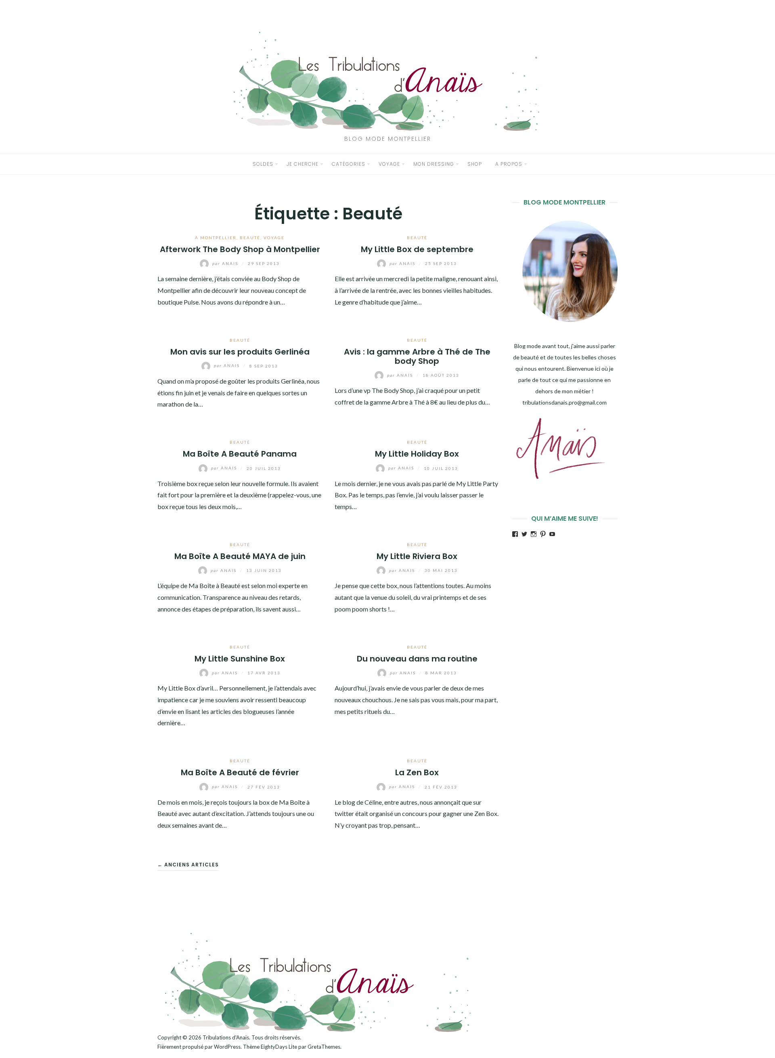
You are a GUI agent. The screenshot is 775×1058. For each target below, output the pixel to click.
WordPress (227, 1046)
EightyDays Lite (279, 1046)
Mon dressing (433, 164)
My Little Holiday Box (417, 453)
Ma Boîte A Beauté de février (240, 772)
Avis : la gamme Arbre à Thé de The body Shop (417, 356)
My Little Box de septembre (417, 249)
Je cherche (302, 164)
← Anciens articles (188, 864)
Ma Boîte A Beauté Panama (240, 453)
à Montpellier (216, 237)
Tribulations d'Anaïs (226, 1037)
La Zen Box (417, 772)
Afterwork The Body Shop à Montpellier (240, 249)
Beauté (250, 237)
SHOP (474, 164)
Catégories (348, 164)
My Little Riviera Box (417, 556)
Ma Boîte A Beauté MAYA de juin (240, 556)
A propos (508, 164)
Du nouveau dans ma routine (417, 658)
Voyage (389, 164)
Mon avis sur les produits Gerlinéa (240, 351)
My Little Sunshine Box (240, 658)
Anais (226, 263)
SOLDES (263, 164)
